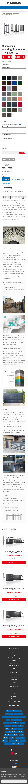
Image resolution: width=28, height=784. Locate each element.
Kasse (14, 682)
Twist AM (15, 734)
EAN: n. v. (5, 176)
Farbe (4, 73)
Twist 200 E (8, 731)
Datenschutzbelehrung (14, 658)
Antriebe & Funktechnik (14, 701)
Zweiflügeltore (16, 13)
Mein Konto (14, 677)
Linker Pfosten (7, 131)
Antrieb (5, 121)
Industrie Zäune (14, 698)
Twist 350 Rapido (8, 734)
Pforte (18, 716)
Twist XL (17, 737)
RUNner (13, 719)
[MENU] (14, 7)
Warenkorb (14, 679)
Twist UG (11, 737)
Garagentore (5, 716)
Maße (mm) (6, 64)
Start (4, 13)
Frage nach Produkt (9, 159)
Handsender (12, 716)
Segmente (22, 722)
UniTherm (5, 740)
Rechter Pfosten (8, 138)
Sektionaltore (8, 725)
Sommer (14, 725)
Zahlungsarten (14, 663)
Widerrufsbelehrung (14, 665)
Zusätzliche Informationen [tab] (17, 179)
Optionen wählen (15, 562)
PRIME (8, 719)
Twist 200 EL (14, 731)
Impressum (14, 655)
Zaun (14, 173)
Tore (14, 693)
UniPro (22, 737)
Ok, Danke (14, 781)
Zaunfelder (23, 740)
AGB (14, 668)
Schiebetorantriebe (7, 722)
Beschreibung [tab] (6, 179)
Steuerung (20, 728)
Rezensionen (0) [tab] (6, 183)
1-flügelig (8, 710)
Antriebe (19, 710)
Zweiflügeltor (20, 743)
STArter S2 (7, 728)
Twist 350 (20, 731)
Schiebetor (19, 719)
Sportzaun (20, 725)
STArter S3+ (14, 728)
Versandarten (14, 660)
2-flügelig (14, 710)
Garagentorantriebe (18, 713)
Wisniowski (9, 173)
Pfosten (23, 716)
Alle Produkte (14, 691)
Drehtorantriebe (9, 713)
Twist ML (5, 737)
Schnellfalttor (15, 722)
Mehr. (2, 778)
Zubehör (14, 743)
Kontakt (14, 652)
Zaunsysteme (9, 13)
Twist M (21, 734)
